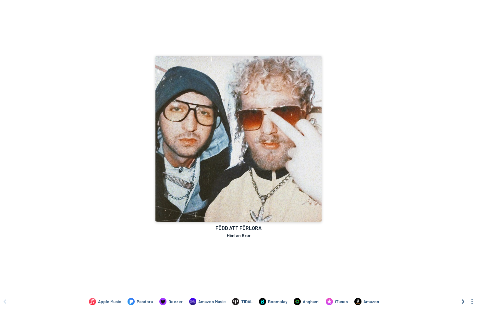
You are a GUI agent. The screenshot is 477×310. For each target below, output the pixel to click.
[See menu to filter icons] (472, 301)
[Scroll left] (5, 301)
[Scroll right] (463, 301)
